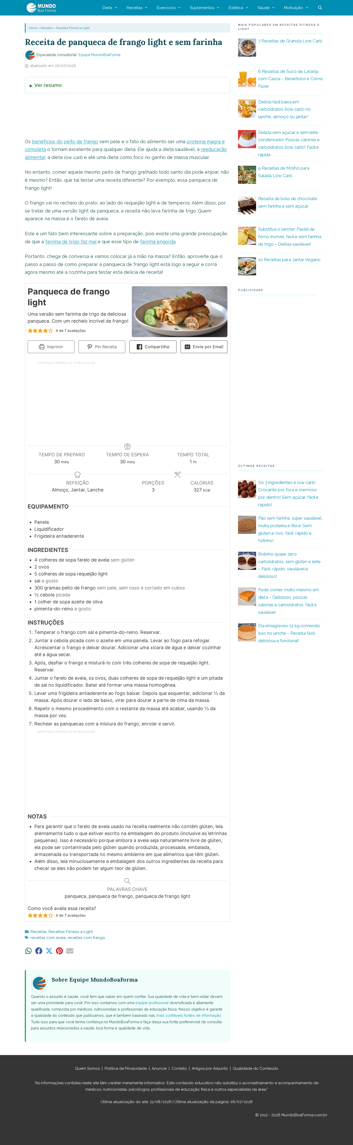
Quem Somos (87, 1068)
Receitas (134, 7)
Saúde (264, 7)
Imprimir (54, 346)
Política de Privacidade (126, 1068)
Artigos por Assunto (210, 1068)
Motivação (293, 7)
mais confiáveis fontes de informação (188, 1015)
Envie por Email (207, 346)
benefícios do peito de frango (65, 141)
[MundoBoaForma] (42, 8)
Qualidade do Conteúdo (255, 1068)
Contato (179, 1068)
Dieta (107, 7)
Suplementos (202, 7)
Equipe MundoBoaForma (99, 55)
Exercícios (166, 7)
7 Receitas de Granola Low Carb (290, 40)
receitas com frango (86, 937)
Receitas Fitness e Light (73, 28)
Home (33, 28)
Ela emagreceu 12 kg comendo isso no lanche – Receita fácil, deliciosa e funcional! (289, 633)
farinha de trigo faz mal (70, 241)
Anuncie (159, 1068)
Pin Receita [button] (105, 346)
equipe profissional (152, 1002)
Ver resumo (48, 85)
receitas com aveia (48, 937)
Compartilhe (156, 346)
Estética (236, 7)
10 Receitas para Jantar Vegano (289, 259)
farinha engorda (157, 241)
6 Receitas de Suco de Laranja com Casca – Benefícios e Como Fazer (290, 79)
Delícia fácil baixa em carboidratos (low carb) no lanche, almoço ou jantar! (284, 109)
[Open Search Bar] (320, 8)
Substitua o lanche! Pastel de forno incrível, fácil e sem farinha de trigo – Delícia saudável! (289, 236)
